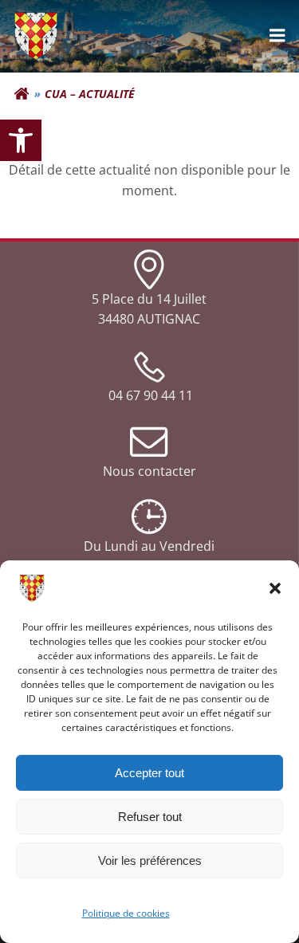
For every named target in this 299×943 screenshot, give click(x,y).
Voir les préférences (150, 860)
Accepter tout (149, 773)
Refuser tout (150, 816)
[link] (20, 140)
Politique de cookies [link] (126, 913)
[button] (275, 588)
